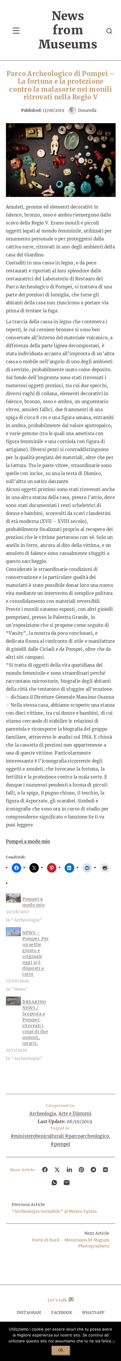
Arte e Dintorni (74, 1113)
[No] (114, 1341)
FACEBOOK (61, 1312)
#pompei (60, 1144)
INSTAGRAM (29, 1312)
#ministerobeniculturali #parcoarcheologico (60, 1136)
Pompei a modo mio (28, 841)
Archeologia (42, 1113)
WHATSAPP (93, 1312)
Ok (60, 1350)
